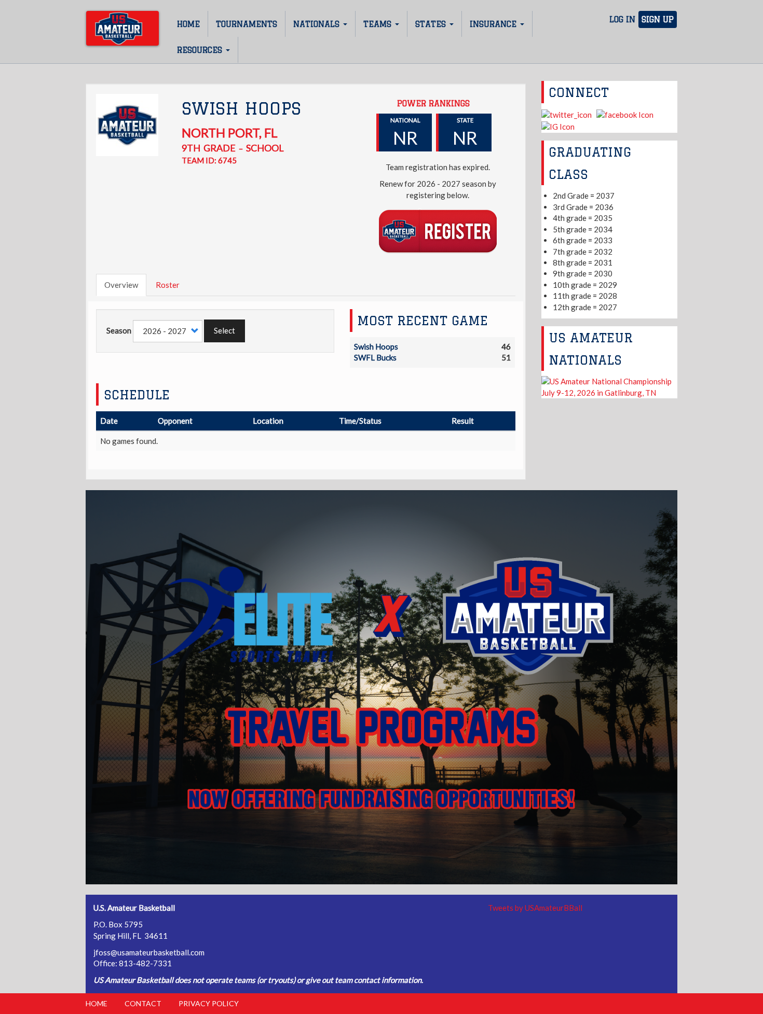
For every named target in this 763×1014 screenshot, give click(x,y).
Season (118, 330)
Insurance (494, 24)
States (431, 24)
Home (188, 24)
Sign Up (658, 19)
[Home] (122, 28)
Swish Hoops (376, 346)
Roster (168, 284)
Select (224, 330)
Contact (143, 1003)
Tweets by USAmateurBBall (535, 907)
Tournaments (246, 24)
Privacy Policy (209, 1003)
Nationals (317, 24)
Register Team (438, 230)
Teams (378, 24)
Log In (622, 19)
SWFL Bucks (375, 357)
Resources (201, 50)
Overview (121, 284)
